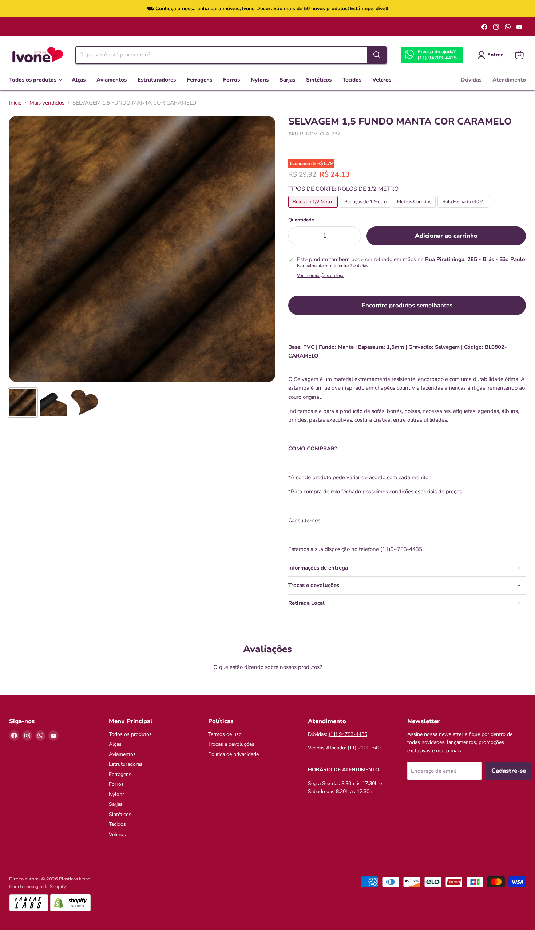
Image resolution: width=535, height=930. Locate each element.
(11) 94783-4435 (437, 58)
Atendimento (509, 79)
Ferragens (199, 79)
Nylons (260, 79)
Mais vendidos (46, 103)
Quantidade (301, 220)
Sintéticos (319, 79)
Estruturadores (157, 79)
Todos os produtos (33, 79)
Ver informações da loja (320, 275)
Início (15, 103)
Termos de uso (225, 734)
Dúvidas (471, 79)
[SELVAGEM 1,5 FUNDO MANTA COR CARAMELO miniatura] (22, 402)
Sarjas (287, 79)
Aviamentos (111, 79)
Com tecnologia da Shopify (37, 886)
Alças (79, 79)
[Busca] (377, 55)
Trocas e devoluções (231, 744)
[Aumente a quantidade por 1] (352, 235)
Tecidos (351, 79)
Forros (231, 79)
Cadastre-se (508, 771)
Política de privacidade (233, 754)
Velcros (381, 79)
